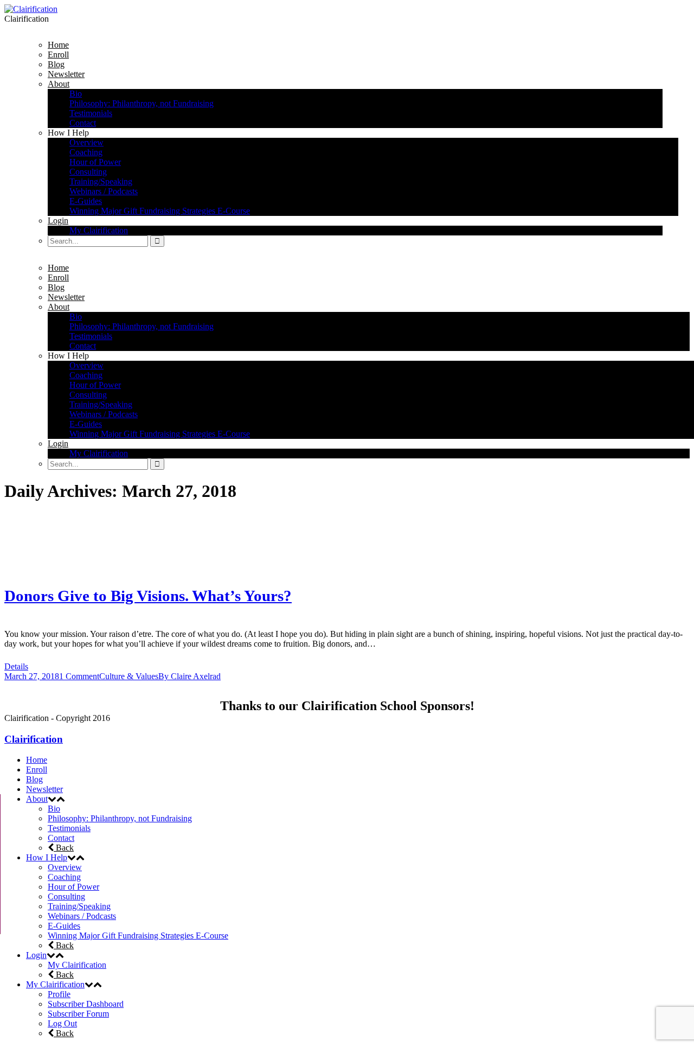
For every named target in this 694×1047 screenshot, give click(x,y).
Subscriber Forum (78, 1013)
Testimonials (69, 828)
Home (36, 759)
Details (16, 666)
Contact (61, 837)
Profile (59, 994)
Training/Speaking (79, 906)
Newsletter (44, 789)
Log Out (62, 1023)
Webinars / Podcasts (82, 916)
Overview (65, 867)
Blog (34, 779)
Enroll (36, 769)
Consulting (66, 896)
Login (36, 955)
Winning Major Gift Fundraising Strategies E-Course (138, 935)
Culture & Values (128, 676)
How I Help (46, 857)
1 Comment (79, 676)
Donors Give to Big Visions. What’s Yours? (148, 595)
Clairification (33, 739)
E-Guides (64, 925)
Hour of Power (73, 886)
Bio (54, 808)
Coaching (64, 877)
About (37, 798)
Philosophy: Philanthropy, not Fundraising (120, 818)
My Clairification (77, 964)
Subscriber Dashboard (86, 1003)
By (189, 676)
